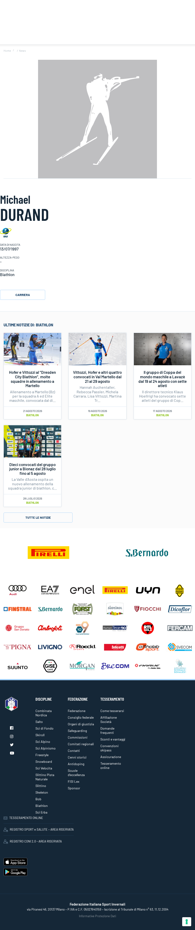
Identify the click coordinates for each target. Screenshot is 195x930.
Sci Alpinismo (45, 748)
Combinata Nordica (43, 713)
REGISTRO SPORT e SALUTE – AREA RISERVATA (42, 829)
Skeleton (41, 792)
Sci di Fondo (44, 728)
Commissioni (78, 737)
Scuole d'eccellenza (76, 772)
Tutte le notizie (38, 517)
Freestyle (42, 755)
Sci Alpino (42, 742)
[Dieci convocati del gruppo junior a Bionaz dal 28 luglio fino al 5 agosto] (32, 440)
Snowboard (43, 761)
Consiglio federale (81, 717)
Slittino (40, 786)
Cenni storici (77, 757)
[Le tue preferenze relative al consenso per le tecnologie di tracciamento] (186, 921)
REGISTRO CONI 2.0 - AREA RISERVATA (36, 841)
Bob (38, 799)
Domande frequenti (107, 730)
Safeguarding (77, 731)
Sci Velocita (43, 768)
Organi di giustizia (81, 724)
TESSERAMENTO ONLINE (26, 818)
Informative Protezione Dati (97, 916)
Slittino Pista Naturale (44, 777)
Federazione (76, 711)
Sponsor (74, 788)
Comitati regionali (81, 744)
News (22, 50)
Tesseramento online (110, 765)
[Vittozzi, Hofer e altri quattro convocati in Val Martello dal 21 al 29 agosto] (97, 348)
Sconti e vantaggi (112, 739)
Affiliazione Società (108, 719)
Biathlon (32, 415)
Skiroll (39, 735)
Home (7, 50)
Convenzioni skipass (109, 748)
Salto (39, 722)
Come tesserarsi (112, 711)
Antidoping (76, 764)
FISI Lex (73, 781)
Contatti (74, 751)
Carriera (22, 295)
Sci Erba (41, 812)
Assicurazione (110, 757)
